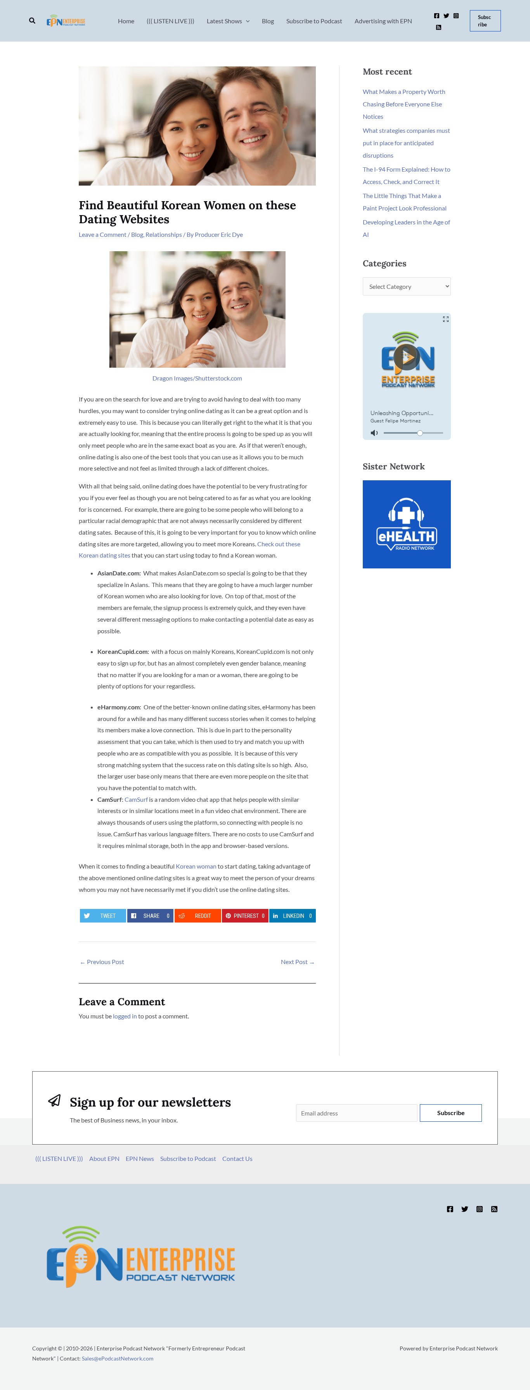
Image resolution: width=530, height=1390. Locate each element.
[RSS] (439, 27)
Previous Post (102, 961)
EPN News (140, 1158)
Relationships (163, 234)
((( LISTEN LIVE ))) (59, 1158)
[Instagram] (456, 16)
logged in (125, 1016)
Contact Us (237, 1158)
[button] (32, 21)
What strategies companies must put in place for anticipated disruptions (406, 143)
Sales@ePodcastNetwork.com (118, 1358)
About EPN (104, 1158)
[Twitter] (446, 16)
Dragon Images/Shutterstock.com (197, 378)
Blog (137, 234)
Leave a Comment (102, 234)
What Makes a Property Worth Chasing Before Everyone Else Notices (404, 104)
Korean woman (196, 866)
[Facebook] (437, 16)
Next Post (298, 961)
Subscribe (451, 1112)
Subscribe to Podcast (188, 1158)
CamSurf (136, 799)
